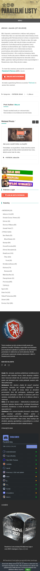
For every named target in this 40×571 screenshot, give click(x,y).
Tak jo (28, 569)
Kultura (5, 267)
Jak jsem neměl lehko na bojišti (15, 144)
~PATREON (14, 94)
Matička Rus (7, 275)
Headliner (6, 253)
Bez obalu (6, 235)
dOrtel (21, 94)
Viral (7, 260)
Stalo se (4, 292)
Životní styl (5, 303)
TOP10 (5, 285)
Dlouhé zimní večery (10, 218)
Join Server (32, 447)
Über (6, 257)
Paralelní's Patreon (8, 71)
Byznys (5, 242)
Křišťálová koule (8, 264)
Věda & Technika (7, 296)
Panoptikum (7, 278)
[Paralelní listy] (19, 10)
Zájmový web (23, 549)
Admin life (16, 157)
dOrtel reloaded (8, 250)
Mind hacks (8, 239)
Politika (6, 282)
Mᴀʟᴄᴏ (31, 94)
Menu (32, 2)
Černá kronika (8, 246)
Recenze (7, 271)
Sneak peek (7, 228)
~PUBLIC (4, 232)
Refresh (32, 83)
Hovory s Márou (8, 225)
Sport (3, 289)
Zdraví (3, 299)
